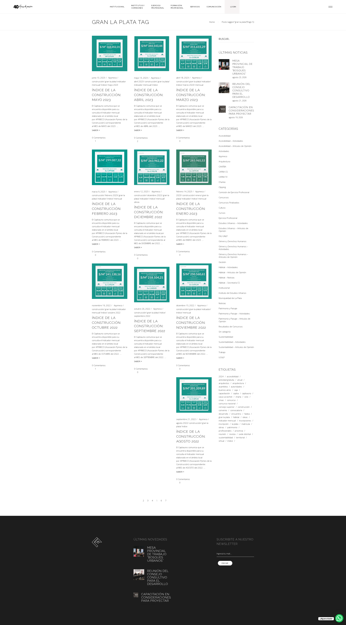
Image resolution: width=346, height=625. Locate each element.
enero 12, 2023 (141, 191)
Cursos (222, 212)
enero (198, 195)
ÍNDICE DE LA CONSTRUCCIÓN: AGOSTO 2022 (191, 436)
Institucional (224, 287)
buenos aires (225, 390)
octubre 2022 (114, 312)
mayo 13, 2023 (141, 77)
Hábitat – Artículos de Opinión (232, 272)
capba (236, 393)
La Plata (235, 424)
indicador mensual (142, 84)
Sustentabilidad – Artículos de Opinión (236, 347)
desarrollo (223, 414)
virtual (221, 441)
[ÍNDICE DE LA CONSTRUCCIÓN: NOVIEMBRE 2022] (194, 281)
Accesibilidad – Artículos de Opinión (235, 146)
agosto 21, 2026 (239, 100)
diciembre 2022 (154, 195)
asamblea (223, 387)
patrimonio (232, 427)
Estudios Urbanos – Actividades (233, 223)
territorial (240, 438)
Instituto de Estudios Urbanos (232, 293)
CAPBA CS (223, 171)
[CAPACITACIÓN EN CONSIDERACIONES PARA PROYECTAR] (222, 109)
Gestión (222, 262)
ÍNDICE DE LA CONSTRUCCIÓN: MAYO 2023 (106, 95)
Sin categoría (224, 331)
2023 (178, 195)
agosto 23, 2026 (239, 77)
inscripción (224, 424)
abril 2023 (138, 81)
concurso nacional (227, 404)
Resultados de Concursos (231, 326)
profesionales (225, 431)
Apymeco (112, 77)
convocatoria (236, 410)
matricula (246, 424)
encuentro (236, 414)
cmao (221, 400)
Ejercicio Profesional (228, 218)
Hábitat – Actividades (228, 267)
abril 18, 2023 (182, 77)
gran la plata (110, 81)
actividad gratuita (226, 380)
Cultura (222, 207)
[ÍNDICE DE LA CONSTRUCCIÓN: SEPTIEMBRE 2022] (151, 284)
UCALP (222, 357)
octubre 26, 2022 (142, 308)
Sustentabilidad (226, 336)
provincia (239, 431)
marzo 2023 (188, 84)
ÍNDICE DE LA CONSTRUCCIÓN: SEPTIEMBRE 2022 (149, 326)
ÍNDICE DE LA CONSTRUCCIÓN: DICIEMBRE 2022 (148, 212)
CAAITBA (222, 166)
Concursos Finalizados (229, 202)
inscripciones (245, 421)
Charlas (222, 182)
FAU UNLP (223, 236)
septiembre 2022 (142, 316)
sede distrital (245, 434)
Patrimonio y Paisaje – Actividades (234, 313)
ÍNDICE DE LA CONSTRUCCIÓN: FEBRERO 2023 (106, 209)
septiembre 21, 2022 (186, 419)
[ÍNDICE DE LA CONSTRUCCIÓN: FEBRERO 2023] (109, 167)
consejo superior (226, 407)
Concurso (231, 400)
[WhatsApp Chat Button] (339, 618)
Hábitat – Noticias (226, 277)
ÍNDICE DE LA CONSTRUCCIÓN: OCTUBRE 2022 (106, 322)
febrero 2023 (111, 195)
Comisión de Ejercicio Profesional (234, 192)
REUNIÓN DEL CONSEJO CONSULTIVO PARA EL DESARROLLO (241, 90)
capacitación (224, 393)
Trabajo (222, 352)
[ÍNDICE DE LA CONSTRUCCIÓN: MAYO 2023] (109, 53)
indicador (206, 81)
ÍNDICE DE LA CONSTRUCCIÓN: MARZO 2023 (191, 95)
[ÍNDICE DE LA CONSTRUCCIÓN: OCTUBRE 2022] (109, 281)
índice (104, 84)
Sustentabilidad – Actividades (232, 342)
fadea (247, 414)
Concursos (224, 197)
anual (239, 380)
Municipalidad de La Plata (230, 298)
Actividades (224, 151)
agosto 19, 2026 (236, 117)
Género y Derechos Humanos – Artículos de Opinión (233, 255)
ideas (245, 417)
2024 (221, 376)
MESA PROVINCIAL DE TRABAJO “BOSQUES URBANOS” (242, 67)
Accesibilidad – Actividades (231, 141)
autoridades (236, 387)
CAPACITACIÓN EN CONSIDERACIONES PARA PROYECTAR (241, 110)
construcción (98, 81)
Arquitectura (224, 161)
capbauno (246, 393)
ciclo (246, 397)
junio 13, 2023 (98, 77)
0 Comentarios (99, 137)
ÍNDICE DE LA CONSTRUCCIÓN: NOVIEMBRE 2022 (191, 322)
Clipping (222, 187)
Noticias (222, 303)
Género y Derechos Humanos (232, 241)
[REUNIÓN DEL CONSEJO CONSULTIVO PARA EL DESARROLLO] (224, 87)
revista (232, 434)
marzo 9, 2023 (98, 191)
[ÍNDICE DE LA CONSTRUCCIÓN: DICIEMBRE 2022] (151, 167)
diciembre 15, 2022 (185, 305)
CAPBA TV (223, 176)
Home (212, 22)
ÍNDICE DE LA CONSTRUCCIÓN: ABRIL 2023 (148, 95)
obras (136, 202)
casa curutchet (225, 397)
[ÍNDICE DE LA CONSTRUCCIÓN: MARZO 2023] (194, 53)
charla (238, 397)
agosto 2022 (182, 423)
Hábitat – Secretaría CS (229, 282)
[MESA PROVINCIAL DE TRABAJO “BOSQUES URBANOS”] (224, 64)
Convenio (223, 410)
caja (236, 390)
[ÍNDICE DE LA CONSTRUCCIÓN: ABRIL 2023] (151, 53)
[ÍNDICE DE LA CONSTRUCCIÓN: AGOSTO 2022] (194, 395)
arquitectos (224, 383)
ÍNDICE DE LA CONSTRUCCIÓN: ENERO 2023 (191, 209)
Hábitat (236, 417)
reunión (222, 434)
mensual (199, 84)
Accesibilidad (224, 135)
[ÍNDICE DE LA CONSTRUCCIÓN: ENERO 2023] (194, 167)
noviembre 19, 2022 (101, 305)
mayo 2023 (113, 84)
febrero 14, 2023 (184, 191)
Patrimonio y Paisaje (228, 308)
